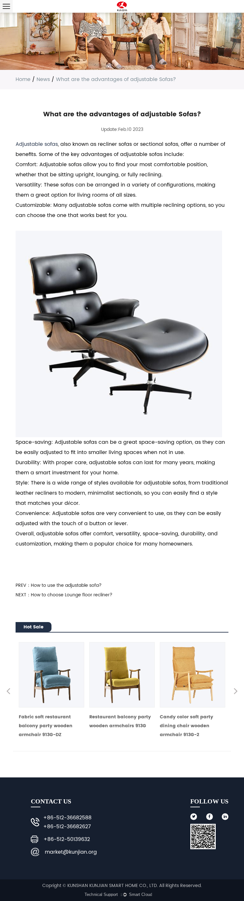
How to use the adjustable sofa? (66, 585)
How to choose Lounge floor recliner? (71, 595)
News (43, 79)
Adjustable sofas (37, 144)
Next (236, 691)
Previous (8, 691)
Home (23, 79)
